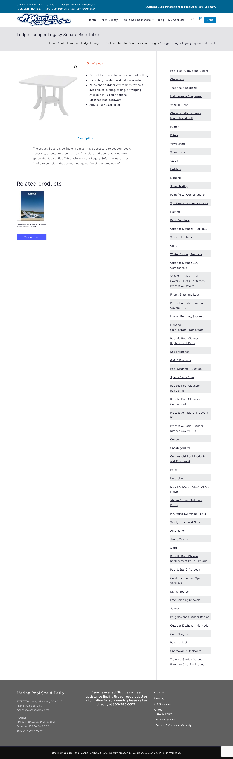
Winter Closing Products (186, 254)
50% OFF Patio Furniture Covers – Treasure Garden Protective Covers (187, 281)
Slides (174, 547)
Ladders (175, 169)
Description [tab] (85, 138)
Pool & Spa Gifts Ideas (185, 569)
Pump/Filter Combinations (187, 194)
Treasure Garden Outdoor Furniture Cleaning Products (188, 662)
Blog (161, 20)
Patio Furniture (69, 43)
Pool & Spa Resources (136, 20)
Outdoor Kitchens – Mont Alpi (189, 625)
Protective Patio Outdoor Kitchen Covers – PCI (186, 428)
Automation (178, 530)
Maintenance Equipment (186, 96)
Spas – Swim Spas (182, 377)
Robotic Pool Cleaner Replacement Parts (184, 341)
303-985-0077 (207, 6)
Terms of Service (165, 719)
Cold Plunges (179, 634)
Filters (174, 135)
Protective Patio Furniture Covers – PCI (187, 305)
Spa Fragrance (179, 351)
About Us (158, 692)
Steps (174, 160)
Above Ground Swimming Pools (187, 502)
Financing (158, 698)
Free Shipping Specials (185, 600)
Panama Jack (179, 642)
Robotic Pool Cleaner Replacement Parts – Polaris (188, 558)
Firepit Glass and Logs (185, 294)
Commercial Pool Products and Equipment (188, 459)
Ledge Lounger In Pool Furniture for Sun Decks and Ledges (120, 43)
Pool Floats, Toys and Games (189, 70)
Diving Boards (179, 591)
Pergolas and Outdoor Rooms (189, 617)
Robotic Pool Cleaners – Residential (186, 388)
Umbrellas (176, 478)
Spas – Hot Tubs (181, 237)
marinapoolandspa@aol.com (179, 6)
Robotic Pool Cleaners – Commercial (186, 401)
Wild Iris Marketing (169, 752)
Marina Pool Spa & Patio (94, 752)
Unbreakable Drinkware (185, 651)
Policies (157, 709)
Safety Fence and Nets (185, 522)
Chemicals (177, 79)
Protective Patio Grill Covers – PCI (190, 415)
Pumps (174, 126)
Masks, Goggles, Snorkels (187, 316)
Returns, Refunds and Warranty (173, 725)
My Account (176, 20)
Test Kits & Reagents (183, 87)
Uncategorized (180, 448)
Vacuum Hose (179, 105)
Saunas (175, 608)
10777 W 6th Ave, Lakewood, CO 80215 (39, 701)
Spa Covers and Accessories (189, 203)
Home (92, 20)
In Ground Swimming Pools (188, 513)
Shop (210, 20)
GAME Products (180, 360)
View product (31, 237)
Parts (173, 470)
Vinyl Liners (177, 143)
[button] (152, 19)
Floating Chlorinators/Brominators (186, 327)
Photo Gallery (109, 20)
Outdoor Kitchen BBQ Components (184, 265)
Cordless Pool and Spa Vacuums (185, 580)
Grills (173, 245)
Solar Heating (179, 186)
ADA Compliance (162, 703)
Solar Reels (177, 152)
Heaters (175, 211)
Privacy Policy (164, 713)
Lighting (175, 177)
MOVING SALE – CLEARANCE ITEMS (189, 489)
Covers (175, 439)
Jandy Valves (179, 539)
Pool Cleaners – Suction (186, 368)
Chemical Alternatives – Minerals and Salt (185, 115)
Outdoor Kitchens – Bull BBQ (189, 228)
